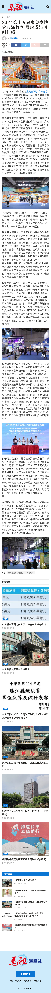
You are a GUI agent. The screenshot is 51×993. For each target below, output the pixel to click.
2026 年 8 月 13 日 (8, 673)
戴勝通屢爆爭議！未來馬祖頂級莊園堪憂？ (30, 891)
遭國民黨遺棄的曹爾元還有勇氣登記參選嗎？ (25, 859)
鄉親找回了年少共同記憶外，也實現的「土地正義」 (25, 812)
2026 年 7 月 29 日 (8, 863)
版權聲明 (37, 981)
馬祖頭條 (30, 573)
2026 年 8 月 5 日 (8, 721)
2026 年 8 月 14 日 (8, 628)
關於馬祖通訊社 (15, 981)
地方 (8, 17)
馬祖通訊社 (14, 38)
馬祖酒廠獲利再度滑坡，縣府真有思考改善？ (25, 624)
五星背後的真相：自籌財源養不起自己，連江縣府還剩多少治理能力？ (25, 716)
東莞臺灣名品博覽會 (36, 91)
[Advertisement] (25, 942)
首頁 (3, 17)
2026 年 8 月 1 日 (8, 770)
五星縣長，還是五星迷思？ (16, 669)
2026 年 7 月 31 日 (8, 818)
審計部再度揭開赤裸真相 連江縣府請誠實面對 (25, 764)
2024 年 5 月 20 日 (21, 896)
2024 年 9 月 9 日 (28, 38)
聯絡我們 (27, 981)
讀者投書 (27, 974)
